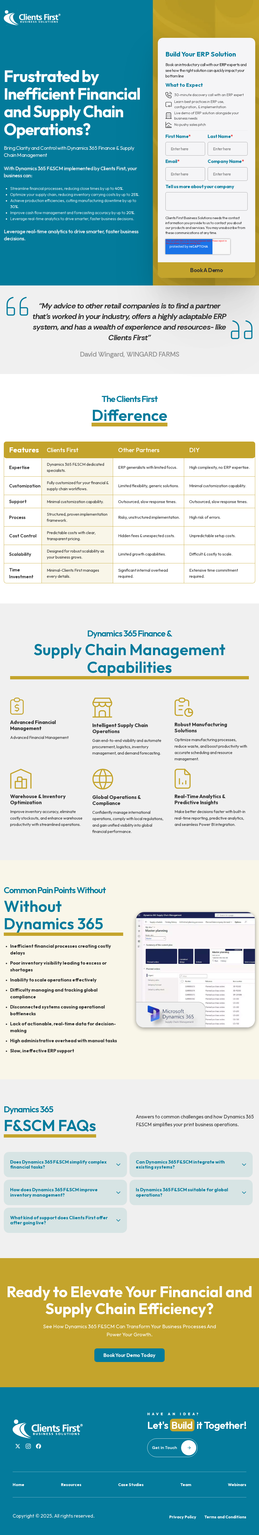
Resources (71, 1484)
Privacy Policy (182, 1516)
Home (18, 1484)
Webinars (237, 1484)
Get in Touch (164, 1447)
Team (185, 1484)
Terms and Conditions (225, 1516)
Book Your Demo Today (129, 1355)
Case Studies (131, 1484)
